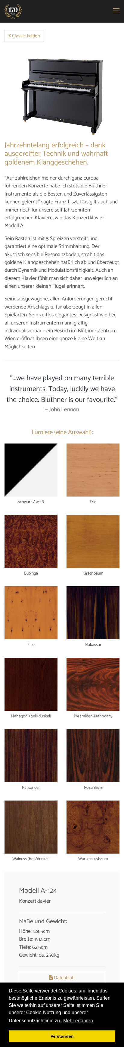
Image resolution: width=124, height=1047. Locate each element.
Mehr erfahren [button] (78, 1020)
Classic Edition (25, 36)
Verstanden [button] (62, 1036)
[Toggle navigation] (117, 11)
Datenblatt (64, 978)
